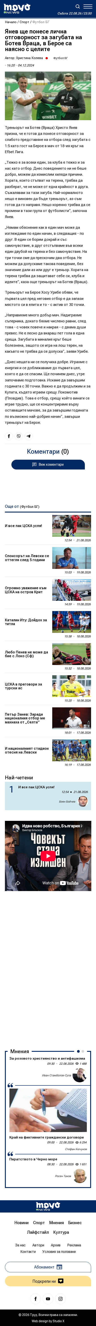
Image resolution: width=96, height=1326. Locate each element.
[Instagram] (60, 1298)
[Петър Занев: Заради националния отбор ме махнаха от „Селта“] (71, 718)
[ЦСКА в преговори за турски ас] (71, 686)
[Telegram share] (29, 436)
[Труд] (48, 1206)
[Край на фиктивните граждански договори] (48, 1110)
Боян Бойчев (67, 801)
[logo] (17, 9)
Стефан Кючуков (76, 1149)
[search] (77, 6)
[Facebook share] (9, 436)
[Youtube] (48, 1298)
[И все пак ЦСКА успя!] (71, 526)
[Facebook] (35, 1298)
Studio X (58, 1321)
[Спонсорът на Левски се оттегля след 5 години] (71, 558)
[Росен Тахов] (80, 1176)
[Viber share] (19, 436)
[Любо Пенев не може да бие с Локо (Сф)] (71, 654)
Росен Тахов (63, 1176)
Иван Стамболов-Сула (56, 1075)
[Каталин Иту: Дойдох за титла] (71, 622)
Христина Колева (29, 58)
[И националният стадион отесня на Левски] (71, 750)
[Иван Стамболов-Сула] (80, 1075)
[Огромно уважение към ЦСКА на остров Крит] (71, 590)
